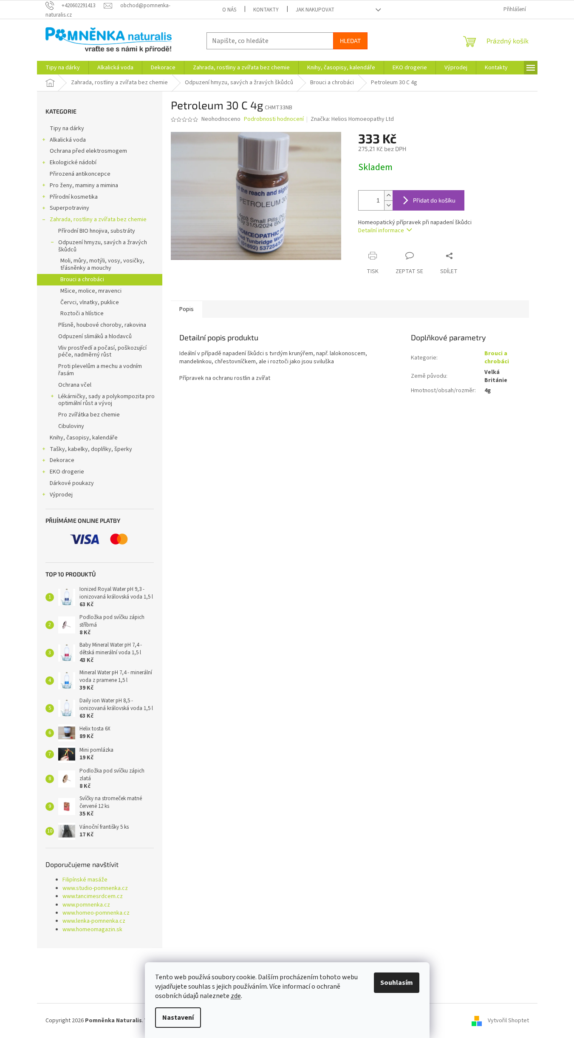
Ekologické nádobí (73, 162)
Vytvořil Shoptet (508, 1020)
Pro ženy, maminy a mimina (84, 185)
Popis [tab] (186, 309)
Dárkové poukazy (72, 483)
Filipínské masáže (84, 880)
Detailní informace (381, 230)
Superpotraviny (69, 208)
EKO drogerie (67, 472)
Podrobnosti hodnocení (274, 119)
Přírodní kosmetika (74, 197)
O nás (229, 10)
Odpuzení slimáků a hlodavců (95, 336)
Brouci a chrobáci (82, 279)
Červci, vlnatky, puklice (89, 302)
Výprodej (61, 494)
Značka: (352, 119)
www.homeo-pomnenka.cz (96, 913)
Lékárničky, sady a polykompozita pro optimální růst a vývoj (106, 400)
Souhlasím (396, 982)
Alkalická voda (68, 140)
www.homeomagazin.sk (92, 930)
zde (236, 996)
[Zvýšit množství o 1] (388, 195)
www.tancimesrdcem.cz (92, 897)
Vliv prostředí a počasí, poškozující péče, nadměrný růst (102, 351)
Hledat (350, 40)
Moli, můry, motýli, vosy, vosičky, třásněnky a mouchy (102, 264)
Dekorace (62, 460)
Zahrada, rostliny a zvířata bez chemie (98, 219)
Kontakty (266, 10)
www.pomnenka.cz (86, 905)
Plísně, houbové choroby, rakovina (102, 325)
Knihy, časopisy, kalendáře (84, 437)
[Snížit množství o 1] (388, 205)
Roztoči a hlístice (82, 313)
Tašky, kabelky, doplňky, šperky (91, 449)
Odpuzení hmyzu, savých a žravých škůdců (102, 246)
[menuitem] (62, 67)
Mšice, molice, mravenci (91, 291)
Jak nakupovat (315, 10)
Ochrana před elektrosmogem (88, 151)
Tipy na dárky (67, 128)
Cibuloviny (71, 426)
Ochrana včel (74, 385)
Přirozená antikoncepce (80, 174)
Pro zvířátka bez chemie (89, 415)
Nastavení (178, 1017)
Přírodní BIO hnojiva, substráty (96, 231)
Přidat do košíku (434, 200)
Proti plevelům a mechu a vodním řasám (100, 370)
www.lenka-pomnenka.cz (93, 921)
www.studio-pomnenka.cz (95, 888)
